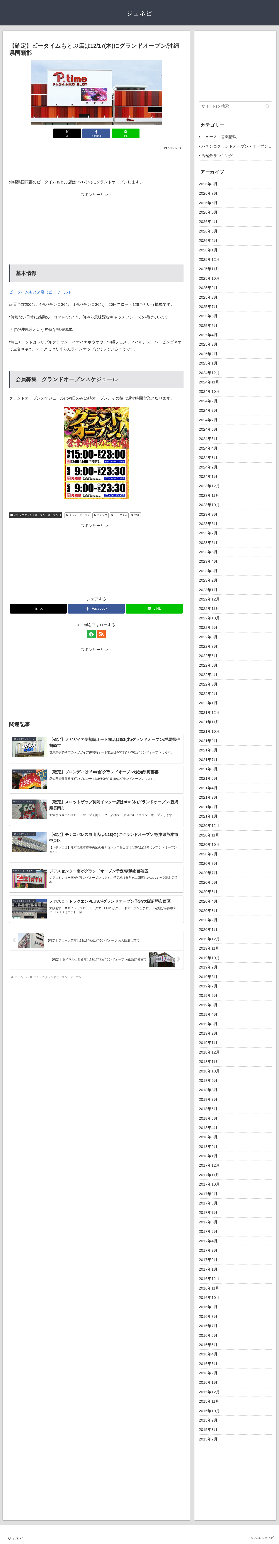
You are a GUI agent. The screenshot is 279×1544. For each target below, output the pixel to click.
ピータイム (120, 515)
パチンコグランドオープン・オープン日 (37, 515)
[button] (267, 106)
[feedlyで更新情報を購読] (91, 634)
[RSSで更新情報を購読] (101, 634)
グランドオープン (79, 515)
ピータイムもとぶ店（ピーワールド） (42, 292)
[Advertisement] (96, 163)
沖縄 (137, 515)
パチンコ (102, 515)
